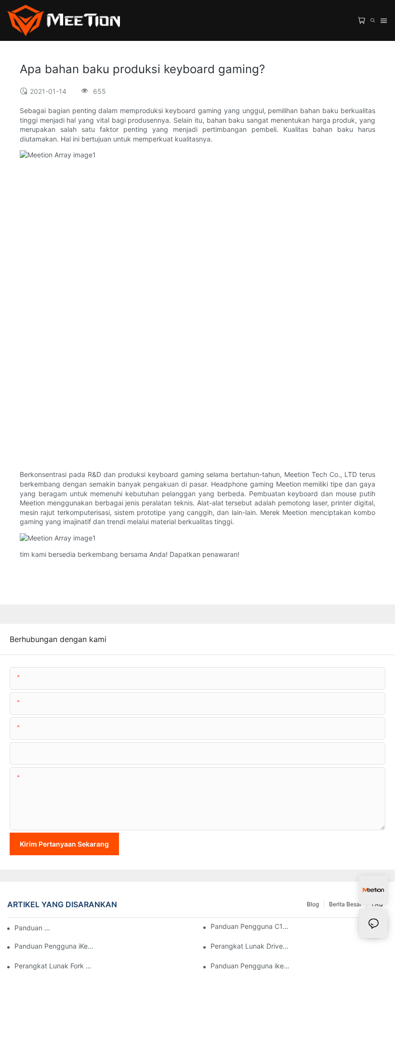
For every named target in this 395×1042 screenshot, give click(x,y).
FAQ (377, 904)
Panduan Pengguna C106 (250, 926)
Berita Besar (345, 904)
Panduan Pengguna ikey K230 (250, 966)
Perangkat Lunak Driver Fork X (250, 946)
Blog (313, 904)
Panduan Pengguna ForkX (33, 928)
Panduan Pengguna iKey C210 (53, 946)
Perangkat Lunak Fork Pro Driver (53, 966)
